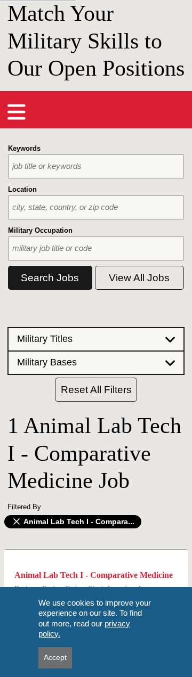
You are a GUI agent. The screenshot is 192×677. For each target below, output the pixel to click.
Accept (55, 657)
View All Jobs (139, 277)
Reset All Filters (96, 389)
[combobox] (96, 166)
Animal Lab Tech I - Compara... (78, 521)
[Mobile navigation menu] (16, 112)
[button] (96, 338)
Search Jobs (50, 277)
